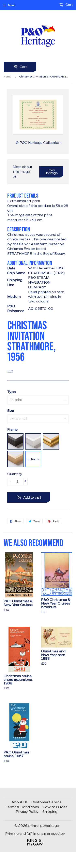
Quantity (14, 474)
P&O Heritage (51, 172)
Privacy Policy (27, 812)
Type (11, 392)
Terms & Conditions (22, 807)
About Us (20, 802)
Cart (23, 67)
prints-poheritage (43, 826)
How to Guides (55, 807)
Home (7, 76)
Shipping (49, 812)
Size (10, 411)
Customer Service (46, 802)
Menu (11, 5)
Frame (12, 429)
